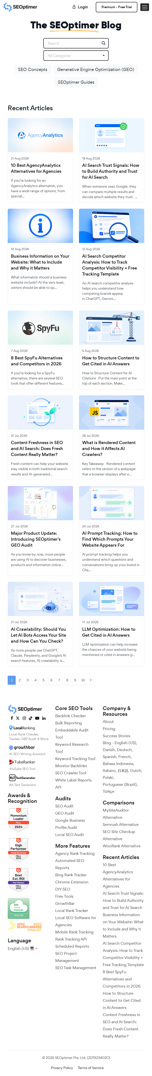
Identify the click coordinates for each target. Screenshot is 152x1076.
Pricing (109, 728)
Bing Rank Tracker (71, 874)
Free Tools (64, 896)
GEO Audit (64, 813)
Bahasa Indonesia (118, 763)
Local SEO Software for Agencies (75, 921)
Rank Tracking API (71, 939)
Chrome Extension (71, 882)
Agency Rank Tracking (75, 853)
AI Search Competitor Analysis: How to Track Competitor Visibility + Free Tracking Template (109, 265)
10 (83, 680)
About (108, 721)
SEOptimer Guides (76, 82)
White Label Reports (73, 780)
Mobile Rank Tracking (74, 932)
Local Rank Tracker (71, 910)
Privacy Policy (62, 1067)
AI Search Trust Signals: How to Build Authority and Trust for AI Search (110, 171)
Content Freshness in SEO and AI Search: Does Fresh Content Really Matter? (37, 449)
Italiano (109, 770)
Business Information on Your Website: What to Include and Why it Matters (40, 262)
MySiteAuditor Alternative (116, 814)
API (58, 787)
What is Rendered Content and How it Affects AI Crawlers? (109, 449)
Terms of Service (91, 1067)
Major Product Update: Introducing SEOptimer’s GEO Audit (36, 539)
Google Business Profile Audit (70, 824)
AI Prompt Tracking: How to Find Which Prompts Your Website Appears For (110, 539)
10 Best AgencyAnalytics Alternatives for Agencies (36, 168)
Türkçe (108, 791)
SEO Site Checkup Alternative (119, 835)
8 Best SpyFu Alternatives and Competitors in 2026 (37, 361)
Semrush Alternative (121, 824)
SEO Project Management (67, 957)
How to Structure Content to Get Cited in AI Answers (110, 361)
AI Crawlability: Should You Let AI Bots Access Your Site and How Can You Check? (38, 635)
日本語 (123, 770)
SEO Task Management (75, 967)
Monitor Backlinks (71, 765)
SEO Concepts (32, 69)
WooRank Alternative (122, 846)
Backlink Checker (70, 715)
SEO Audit (64, 806)
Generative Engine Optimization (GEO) (95, 69)
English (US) (125, 742)
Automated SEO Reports (69, 864)
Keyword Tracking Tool (75, 758)
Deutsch (124, 749)
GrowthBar (65, 903)
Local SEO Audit (69, 834)
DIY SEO (62, 889)
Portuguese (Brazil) (120, 784)
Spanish (109, 756)
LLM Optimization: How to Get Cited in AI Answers (108, 632)
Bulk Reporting (68, 723)
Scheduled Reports (72, 946)
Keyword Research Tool (71, 748)
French (124, 756)
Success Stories (116, 735)
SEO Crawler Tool (70, 773)
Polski (108, 777)
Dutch (135, 770)
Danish (109, 749)
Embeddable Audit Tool (71, 734)
